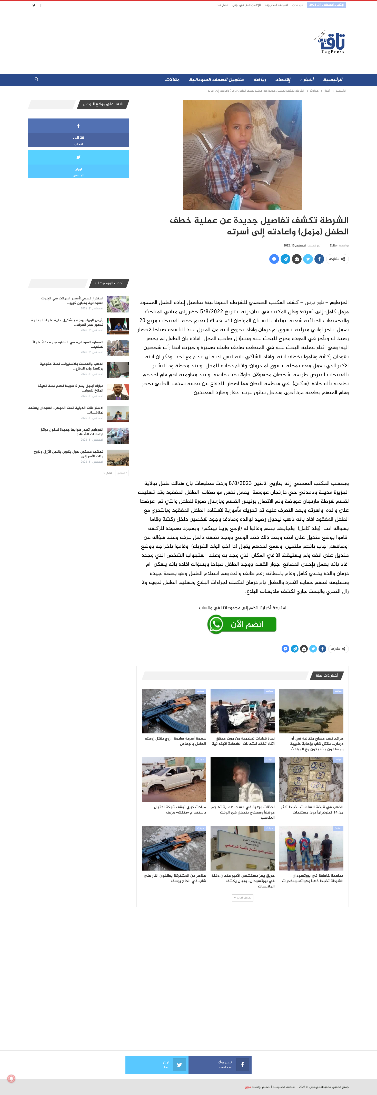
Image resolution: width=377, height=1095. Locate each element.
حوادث (338, 691)
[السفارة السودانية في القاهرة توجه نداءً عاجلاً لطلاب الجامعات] (118, 348)
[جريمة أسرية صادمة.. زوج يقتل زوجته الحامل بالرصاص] (174, 711)
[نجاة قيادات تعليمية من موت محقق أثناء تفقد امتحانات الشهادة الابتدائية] (243, 711)
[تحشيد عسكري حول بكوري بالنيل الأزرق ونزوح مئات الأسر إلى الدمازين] (118, 458)
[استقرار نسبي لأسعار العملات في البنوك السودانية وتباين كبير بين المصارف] (118, 304)
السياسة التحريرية (277, 5)
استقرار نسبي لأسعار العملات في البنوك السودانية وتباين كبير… (72, 301)
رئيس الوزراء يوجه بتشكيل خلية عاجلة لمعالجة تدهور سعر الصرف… (67, 322)
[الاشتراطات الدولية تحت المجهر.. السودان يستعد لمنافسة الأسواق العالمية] (118, 414)
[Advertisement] (143, 40)
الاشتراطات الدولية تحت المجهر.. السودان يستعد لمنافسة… (65, 410)
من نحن (297, 5)
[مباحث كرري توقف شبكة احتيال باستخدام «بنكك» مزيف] (174, 779)
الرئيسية (332, 80)
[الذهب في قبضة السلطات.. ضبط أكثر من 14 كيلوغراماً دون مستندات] (311, 779)
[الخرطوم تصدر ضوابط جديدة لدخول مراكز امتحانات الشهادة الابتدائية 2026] (118, 436)
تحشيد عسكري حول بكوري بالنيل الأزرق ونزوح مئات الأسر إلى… (68, 454)
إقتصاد (282, 80)
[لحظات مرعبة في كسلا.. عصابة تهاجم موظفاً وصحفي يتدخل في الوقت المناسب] (243, 779)
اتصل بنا (223, 5)
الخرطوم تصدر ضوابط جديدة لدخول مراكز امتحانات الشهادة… (72, 432)
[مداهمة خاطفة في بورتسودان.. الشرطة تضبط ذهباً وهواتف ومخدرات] (311, 848)
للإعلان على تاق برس (246, 5)
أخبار (308, 80)
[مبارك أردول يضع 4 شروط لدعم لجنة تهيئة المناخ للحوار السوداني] (118, 392)
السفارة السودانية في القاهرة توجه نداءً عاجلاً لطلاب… (68, 344)
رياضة (259, 80)
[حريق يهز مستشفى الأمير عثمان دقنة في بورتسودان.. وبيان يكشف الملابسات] (243, 848)
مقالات (172, 80)
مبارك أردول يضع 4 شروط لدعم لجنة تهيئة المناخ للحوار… (70, 388)
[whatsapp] (242, 619)
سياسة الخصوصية (284, 1087)
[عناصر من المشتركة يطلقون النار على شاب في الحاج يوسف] (174, 848)
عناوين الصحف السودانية (216, 80)
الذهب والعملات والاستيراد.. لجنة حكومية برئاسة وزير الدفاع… (71, 366)
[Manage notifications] (11, 1079)
